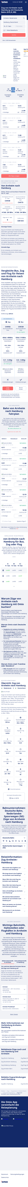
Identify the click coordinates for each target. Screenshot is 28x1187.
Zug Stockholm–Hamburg (8, 1062)
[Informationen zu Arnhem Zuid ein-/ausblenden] (24, 999)
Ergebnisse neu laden (13, 431)
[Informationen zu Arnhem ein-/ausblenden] (24, 989)
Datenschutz (5, 1177)
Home (3, 1091)
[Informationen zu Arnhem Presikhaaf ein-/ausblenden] (24, 1008)
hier (17, 528)
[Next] (24, 90)
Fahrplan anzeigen (7, 222)
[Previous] (3, 565)
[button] (8, 26)
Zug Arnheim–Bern (6, 1069)
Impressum (4, 1174)
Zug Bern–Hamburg (7, 1084)
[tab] (7, 95)
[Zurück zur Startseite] (4, 2)
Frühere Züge (7, 521)
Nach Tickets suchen (7, 203)
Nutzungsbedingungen (17, 1174)
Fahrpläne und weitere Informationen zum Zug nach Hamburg (13, 1040)
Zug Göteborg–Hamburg (8, 1065)
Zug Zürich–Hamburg (7, 1058)
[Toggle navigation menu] (26, 2)
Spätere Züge (21, 521)
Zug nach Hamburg (9, 1093)
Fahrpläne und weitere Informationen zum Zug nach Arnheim (13, 1036)
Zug (8, 1091)
